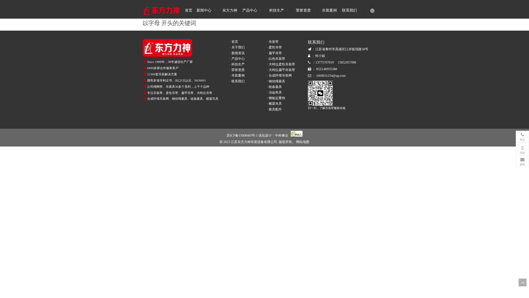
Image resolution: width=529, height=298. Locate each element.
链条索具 (197, 98)
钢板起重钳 (277, 98)
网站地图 (302, 142)
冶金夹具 (275, 92)
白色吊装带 (277, 58)
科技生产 (238, 64)
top (523, 282)
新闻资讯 (238, 53)
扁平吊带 (187, 93)
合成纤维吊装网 (158, 98)
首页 (234, 41)
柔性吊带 (172, 93)
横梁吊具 (212, 98)
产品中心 (238, 58)
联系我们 (238, 81)
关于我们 (238, 47)
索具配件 (275, 109)
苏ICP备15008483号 (241, 135)
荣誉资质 (238, 70)
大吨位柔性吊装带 (282, 64)
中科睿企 (281, 135)
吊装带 (158, 93)
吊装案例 (238, 75)
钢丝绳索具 (179, 98)
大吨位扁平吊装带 (282, 70)
